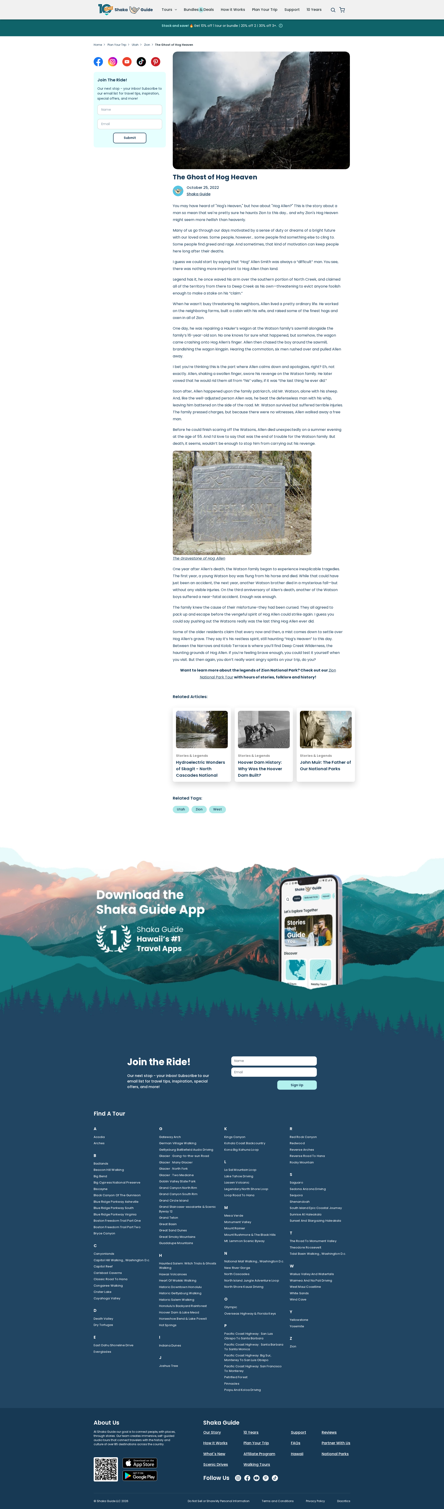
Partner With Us (336, 1443)
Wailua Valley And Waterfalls (312, 1274)
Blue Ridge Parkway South (114, 1208)
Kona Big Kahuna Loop (241, 1149)
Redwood (297, 1143)
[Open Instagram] (112, 61)
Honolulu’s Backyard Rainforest (183, 1306)
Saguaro (296, 1182)
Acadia (99, 1137)
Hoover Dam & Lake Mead (179, 1312)
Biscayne (101, 1189)
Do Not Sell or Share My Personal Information (219, 1501)
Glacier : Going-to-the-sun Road (184, 1156)
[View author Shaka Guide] (178, 191)
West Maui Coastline (305, 1287)
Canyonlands (104, 1253)
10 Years (314, 9)
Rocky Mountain (302, 1162)
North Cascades (237, 1274)
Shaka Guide (198, 194)
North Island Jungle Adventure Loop (251, 1280)
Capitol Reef (103, 1266)
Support (292, 9)
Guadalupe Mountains (176, 1243)
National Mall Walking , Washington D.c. (254, 1261)
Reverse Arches (302, 1149)
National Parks (335, 1454)
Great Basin (168, 1224)
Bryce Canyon (104, 1233)
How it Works (233, 9)
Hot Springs (168, 1325)
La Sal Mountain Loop (240, 1170)
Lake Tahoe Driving (238, 1176)
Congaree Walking (108, 1285)
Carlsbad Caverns (108, 1273)
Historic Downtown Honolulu (180, 1287)
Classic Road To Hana (110, 1279)
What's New (214, 1454)
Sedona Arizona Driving (308, 1189)
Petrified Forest (235, 1377)
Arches (99, 1143)
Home (98, 45)
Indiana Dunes (170, 1345)
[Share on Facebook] (98, 61)
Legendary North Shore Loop (246, 1189)
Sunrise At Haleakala (306, 1214)
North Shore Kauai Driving (243, 1287)
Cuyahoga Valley (107, 1298)
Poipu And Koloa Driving (242, 1390)
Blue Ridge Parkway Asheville (116, 1201)
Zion (147, 45)
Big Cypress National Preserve (117, 1182)
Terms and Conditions (278, 1501)
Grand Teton (168, 1217)
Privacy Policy (315, 1501)
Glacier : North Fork (173, 1168)
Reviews (329, 1432)
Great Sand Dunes (173, 1230)
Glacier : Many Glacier (176, 1162)
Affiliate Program (259, 1454)
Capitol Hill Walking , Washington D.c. (122, 1260)
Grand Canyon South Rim (178, 1194)
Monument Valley (237, 1222)
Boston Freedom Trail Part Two (117, 1227)
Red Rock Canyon (303, 1137)
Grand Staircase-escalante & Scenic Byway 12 (187, 1209)
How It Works (215, 1443)
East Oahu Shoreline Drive (113, 1345)
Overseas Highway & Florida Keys (250, 1313)
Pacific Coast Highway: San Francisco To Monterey (253, 1368)
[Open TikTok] (141, 61)
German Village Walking (177, 1143)
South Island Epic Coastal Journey (316, 1208)
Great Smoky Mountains (177, 1237)
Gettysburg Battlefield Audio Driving (186, 1149)
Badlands (101, 1163)
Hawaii (297, 1454)
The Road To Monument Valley (313, 1241)
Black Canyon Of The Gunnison (117, 1195)
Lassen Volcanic (236, 1182)
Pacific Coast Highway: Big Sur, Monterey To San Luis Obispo (247, 1357)
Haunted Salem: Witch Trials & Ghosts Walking (187, 1265)
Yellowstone (299, 1320)
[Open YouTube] (127, 61)
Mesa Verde (233, 1215)
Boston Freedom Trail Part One (117, 1220)
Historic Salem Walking (176, 1299)
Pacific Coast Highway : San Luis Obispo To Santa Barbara (248, 1335)
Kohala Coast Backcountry (244, 1143)
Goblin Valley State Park (177, 1181)
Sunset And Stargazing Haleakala (315, 1220)
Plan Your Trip (265, 9)
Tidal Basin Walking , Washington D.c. (318, 1253)
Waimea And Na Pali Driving (311, 1280)
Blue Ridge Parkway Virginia (115, 1214)
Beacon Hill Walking (109, 1170)
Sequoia (296, 1195)
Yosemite (297, 1326)
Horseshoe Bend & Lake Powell (183, 1318)
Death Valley (103, 1318)
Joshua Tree (168, 1366)
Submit (130, 137)
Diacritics (343, 1501)
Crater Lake (102, 1292)
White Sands (299, 1293)
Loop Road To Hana (239, 1195)
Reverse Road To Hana (307, 1156)
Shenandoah (300, 1201)
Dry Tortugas (103, 1325)
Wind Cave (298, 1299)
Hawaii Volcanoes (173, 1274)
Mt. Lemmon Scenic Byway (244, 1241)
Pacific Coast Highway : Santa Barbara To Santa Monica (253, 1346)
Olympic (230, 1307)
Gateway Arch (170, 1137)
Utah (135, 45)
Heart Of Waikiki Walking (178, 1280)
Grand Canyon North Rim (178, 1188)
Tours (167, 9)
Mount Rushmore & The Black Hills (250, 1235)
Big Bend (100, 1176)
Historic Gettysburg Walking (180, 1293)
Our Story (212, 1432)
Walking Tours (257, 1464)
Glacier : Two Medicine (176, 1175)
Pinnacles (231, 1383)
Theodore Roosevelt (305, 1247)
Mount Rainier (234, 1228)
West (217, 809)
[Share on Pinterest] (155, 61)
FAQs (295, 1443)
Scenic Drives (215, 1464)
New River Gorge (237, 1268)
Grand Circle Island (174, 1200)
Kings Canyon (234, 1137)
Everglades (102, 1352)
